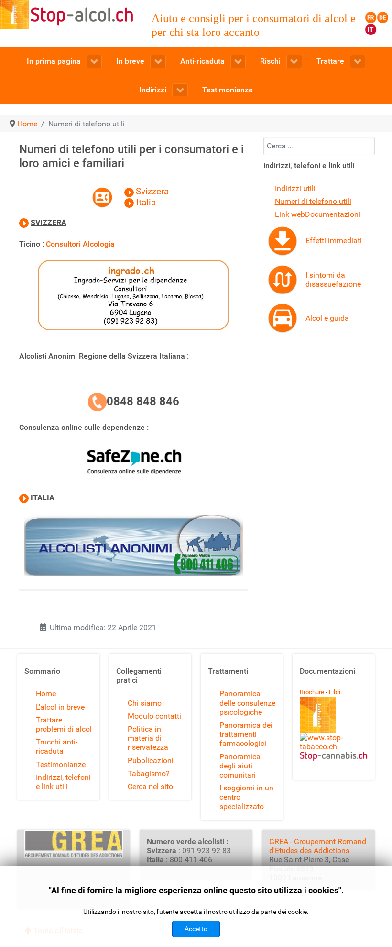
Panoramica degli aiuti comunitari (240, 765)
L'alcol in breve (60, 706)
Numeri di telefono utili (313, 201)
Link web (290, 214)
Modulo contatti (154, 716)
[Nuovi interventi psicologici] (282, 240)
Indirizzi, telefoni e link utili (63, 782)
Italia (146, 202)
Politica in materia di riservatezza (148, 738)
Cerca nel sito (150, 786)
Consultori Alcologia (80, 243)
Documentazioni (332, 214)
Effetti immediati (333, 240)
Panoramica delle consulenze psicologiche (247, 702)
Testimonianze (61, 764)
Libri (334, 692)
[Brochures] (318, 714)
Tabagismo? (149, 773)
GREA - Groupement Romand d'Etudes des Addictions (317, 846)
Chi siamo (145, 703)
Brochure (312, 692)
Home (46, 693)
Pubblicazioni (151, 760)
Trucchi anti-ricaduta (56, 746)
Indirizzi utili (295, 188)
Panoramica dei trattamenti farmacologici (245, 734)
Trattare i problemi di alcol (64, 724)
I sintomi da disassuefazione (333, 280)
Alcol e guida (327, 318)
